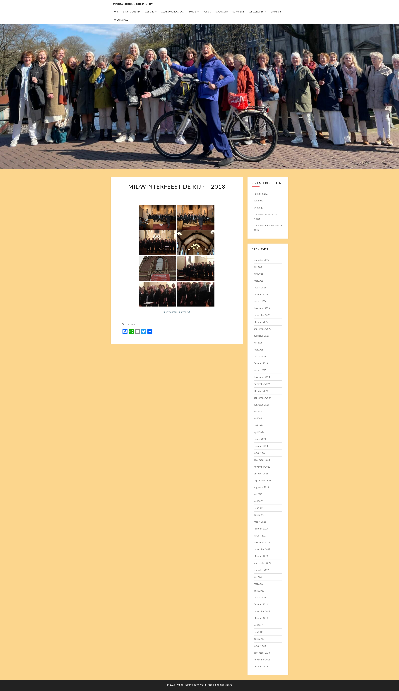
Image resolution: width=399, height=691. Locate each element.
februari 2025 (261, 363)
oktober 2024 (261, 390)
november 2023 (262, 466)
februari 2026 (261, 294)
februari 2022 (261, 604)
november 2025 (262, 315)
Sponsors (276, 11)
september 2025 (262, 328)
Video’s (207, 11)
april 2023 (259, 514)
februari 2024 (261, 445)
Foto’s (192, 11)
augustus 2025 (261, 335)
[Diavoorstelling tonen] (176, 312)
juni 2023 (258, 501)
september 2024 (262, 397)
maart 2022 (260, 597)
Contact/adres (256, 11)
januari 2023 (260, 535)
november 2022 (262, 549)
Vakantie (258, 200)
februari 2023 (261, 528)
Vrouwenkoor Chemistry (133, 4)
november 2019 (262, 611)
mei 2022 (258, 583)
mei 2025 (258, 349)
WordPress (206, 684)
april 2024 (259, 432)
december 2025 (262, 308)
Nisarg (228, 684)
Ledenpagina (222, 11)
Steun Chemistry (131, 11)
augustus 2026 (261, 259)
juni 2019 (258, 625)
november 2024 (262, 383)
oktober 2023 (261, 473)
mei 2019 (258, 631)
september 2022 (262, 563)
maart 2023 (260, 521)
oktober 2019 (261, 618)
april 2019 (259, 638)
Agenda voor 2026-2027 (173, 11)
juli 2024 (258, 411)
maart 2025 (260, 356)
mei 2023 (258, 508)
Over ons (149, 11)
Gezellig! (258, 207)
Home (115, 11)
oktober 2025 (261, 322)
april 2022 (259, 590)
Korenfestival (120, 19)
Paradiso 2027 (261, 193)
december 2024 (262, 377)
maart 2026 (260, 287)
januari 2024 (260, 452)
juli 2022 (258, 576)
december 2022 (262, 542)
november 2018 (262, 659)
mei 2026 (258, 280)
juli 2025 (258, 342)
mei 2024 (258, 425)
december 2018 (262, 652)
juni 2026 (258, 273)
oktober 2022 (261, 556)
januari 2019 (260, 645)
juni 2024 (258, 418)
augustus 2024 (261, 404)
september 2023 (262, 480)
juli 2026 (258, 266)
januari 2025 (260, 370)
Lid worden (238, 11)
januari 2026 (260, 301)
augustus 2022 (261, 570)
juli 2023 (258, 494)
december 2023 (262, 459)
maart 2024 (260, 439)
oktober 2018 (261, 666)
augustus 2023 (261, 487)
